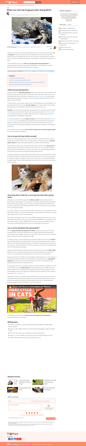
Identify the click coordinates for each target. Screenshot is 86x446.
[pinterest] (20, 439)
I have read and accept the (16, 417)
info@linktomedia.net (30, 425)
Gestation (74, 15)
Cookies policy (49, 444)
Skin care (68, 15)
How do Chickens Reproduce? (67, 49)
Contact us (28, 444)
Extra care (64, 17)
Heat (15, 5)
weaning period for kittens (38, 148)
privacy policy (21, 418)
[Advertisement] (32, 357)
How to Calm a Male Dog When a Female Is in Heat (25, 382)
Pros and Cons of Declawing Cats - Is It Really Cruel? (69, 44)
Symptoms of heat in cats (40, 96)
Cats (51, 49)
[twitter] (12, 439)
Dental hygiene (72, 17)
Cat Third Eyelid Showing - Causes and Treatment (69, 34)
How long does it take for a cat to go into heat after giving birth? (27, 82)
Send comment (51, 419)
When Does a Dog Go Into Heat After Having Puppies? (39, 71)
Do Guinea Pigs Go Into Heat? (25, 389)
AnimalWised (9, 5)
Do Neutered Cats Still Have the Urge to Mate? (50, 382)
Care (13, 5)
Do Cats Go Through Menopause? (49, 389)
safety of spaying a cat (19, 273)
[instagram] (15, 439)
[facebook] (9, 439)
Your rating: (22, 415)
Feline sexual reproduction (18, 78)
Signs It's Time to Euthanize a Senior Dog (70, 41)
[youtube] (17, 439)
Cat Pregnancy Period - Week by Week (69, 31)
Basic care (69, 20)
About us (23, 444)
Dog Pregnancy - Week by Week (68, 28)
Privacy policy (43, 444)
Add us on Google (36, 47)
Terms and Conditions (35, 444)
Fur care (63, 15)
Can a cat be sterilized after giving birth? (21, 85)
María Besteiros (14, 15)
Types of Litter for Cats (66, 47)
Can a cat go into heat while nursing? (20, 80)
